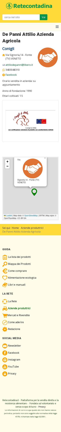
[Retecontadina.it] (29, 5)
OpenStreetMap (31, 215)
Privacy (42, 406)
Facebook (11, 74)
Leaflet (9, 215)
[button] (34, 192)
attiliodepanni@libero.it (19, 65)
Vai (43, 17)
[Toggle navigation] (57, 27)
